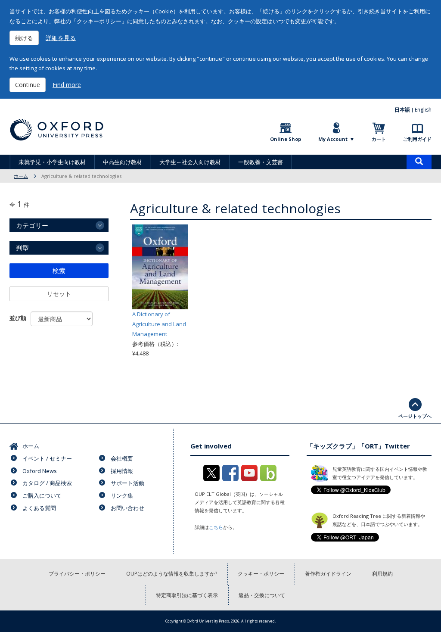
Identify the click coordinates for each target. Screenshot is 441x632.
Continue (27, 85)
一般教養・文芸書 (260, 162)
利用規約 (382, 573)
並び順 (17, 318)
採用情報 (122, 471)
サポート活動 (127, 483)
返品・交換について (262, 595)
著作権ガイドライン (328, 573)
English (423, 109)
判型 (22, 247)
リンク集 (122, 495)
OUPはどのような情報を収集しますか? (171, 573)
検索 (59, 270)
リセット (59, 294)
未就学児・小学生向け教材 (52, 162)
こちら (216, 527)
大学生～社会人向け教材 (190, 162)
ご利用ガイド (417, 139)
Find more (67, 85)
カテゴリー (32, 225)
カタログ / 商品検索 (47, 483)
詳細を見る (61, 38)
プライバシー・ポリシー (77, 573)
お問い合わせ (127, 508)
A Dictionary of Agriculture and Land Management (159, 324)
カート (379, 139)
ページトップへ (415, 416)
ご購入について (42, 495)
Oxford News (39, 471)
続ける (24, 38)
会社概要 (122, 458)
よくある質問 (39, 508)
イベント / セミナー (47, 458)
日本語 (402, 109)
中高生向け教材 (122, 162)
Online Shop (285, 139)
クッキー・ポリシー (261, 573)
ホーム (21, 176)
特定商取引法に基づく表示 (187, 595)
